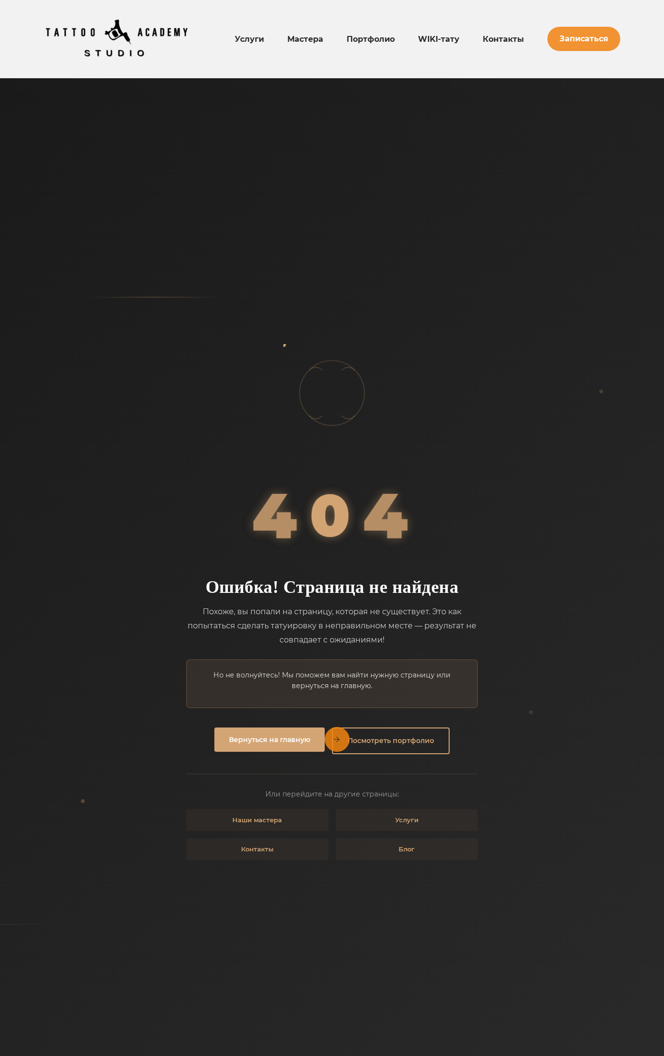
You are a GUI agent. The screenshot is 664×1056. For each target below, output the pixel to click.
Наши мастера (257, 820)
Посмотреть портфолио (391, 740)
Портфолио (371, 39)
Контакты (503, 39)
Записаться (583, 38)
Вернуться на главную (269, 739)
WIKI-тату (438, 39)
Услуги (249, 39)
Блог (407, 849)
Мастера (305, 39)
